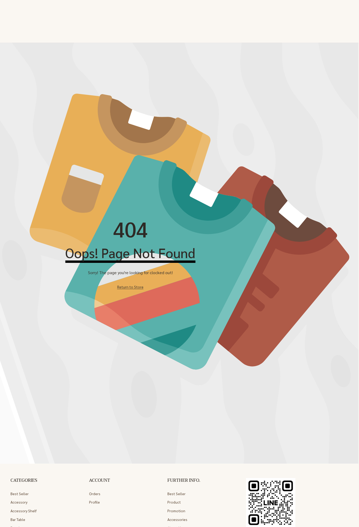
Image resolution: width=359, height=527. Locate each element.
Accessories (177, 519)
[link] (130, 287)
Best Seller (20, 493)
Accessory (19, 502)
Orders (94, 493)
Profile (94, 502)
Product (174, 502)
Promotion (176, 510)
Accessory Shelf (24, 510)
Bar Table (18, 519)
